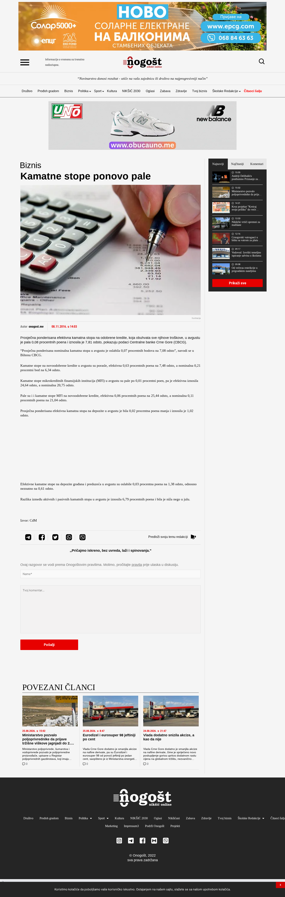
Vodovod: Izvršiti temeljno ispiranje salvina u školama (246, 254)
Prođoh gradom (48, 91)
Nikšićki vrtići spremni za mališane (246, 224)
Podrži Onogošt (154, 826)
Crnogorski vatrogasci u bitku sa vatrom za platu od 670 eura (247, 239)
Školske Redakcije (225, 91)
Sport (97, 91)
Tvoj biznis (199, 91)
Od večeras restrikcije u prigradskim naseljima (244, 269)
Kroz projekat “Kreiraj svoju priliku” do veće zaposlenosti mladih (244, 208)
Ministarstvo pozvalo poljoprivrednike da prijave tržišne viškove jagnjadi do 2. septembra (46, 741)
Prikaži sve (237, 283)
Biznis (68, 91)
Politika (83, 91)
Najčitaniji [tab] (237, 164)
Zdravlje (181, 91)
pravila (137, 565)
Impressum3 (131, 826)
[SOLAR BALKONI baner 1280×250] (142, 26)
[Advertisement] (110, 451)
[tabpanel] (237, 230)
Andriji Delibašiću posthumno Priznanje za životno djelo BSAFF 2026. (245, 178)
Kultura (112, 91)
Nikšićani (174, 818)
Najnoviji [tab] (218, 164)
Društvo (27, 91)
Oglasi (150, 91)
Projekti (175, 826)
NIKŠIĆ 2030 (131, 91)
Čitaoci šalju (253, 91)
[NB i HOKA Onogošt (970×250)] (142, 125)
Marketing (111, 826)
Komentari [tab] (256, 164)
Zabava (165, 91)
